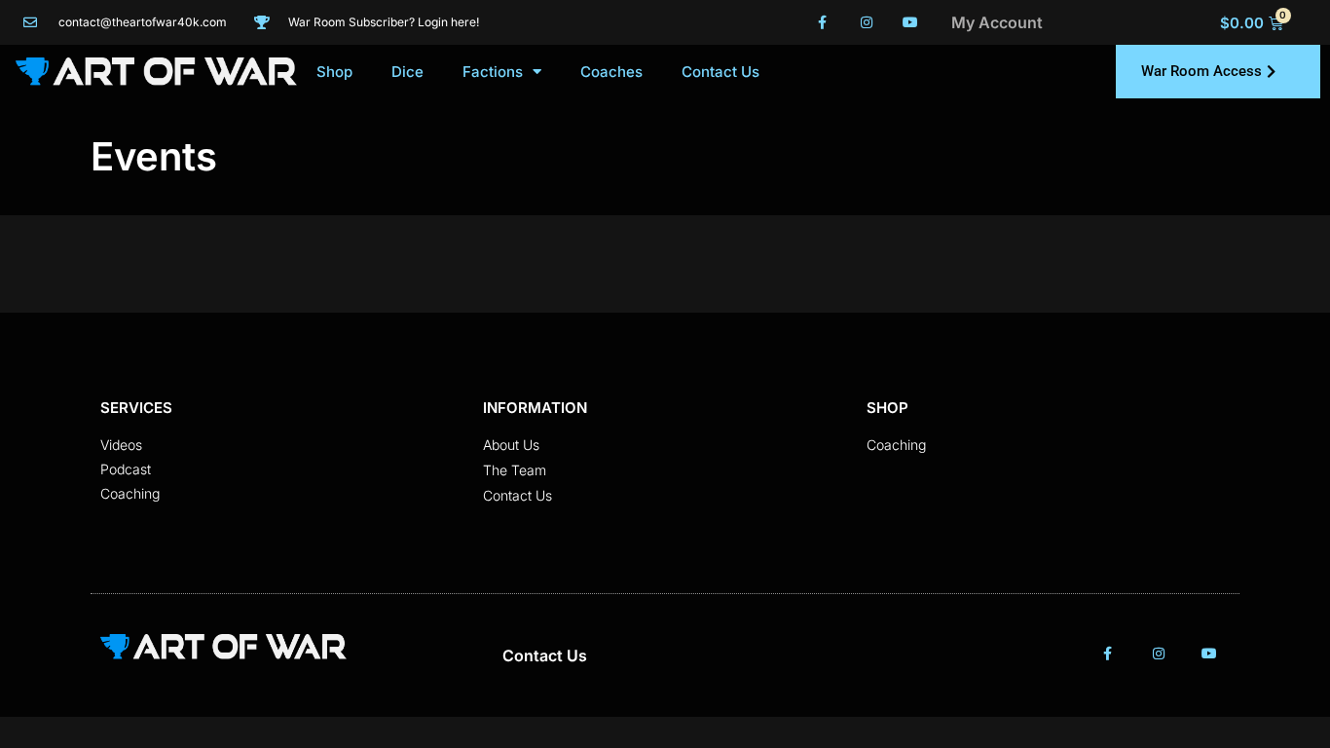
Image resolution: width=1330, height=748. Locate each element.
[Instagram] (866, 23)
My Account (997, 22)
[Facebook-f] (823, 23)
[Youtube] (910, 23)
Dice (407, 71)
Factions (492, 71)
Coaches (611, 71)
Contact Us (720, 71)
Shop (334, 71)
